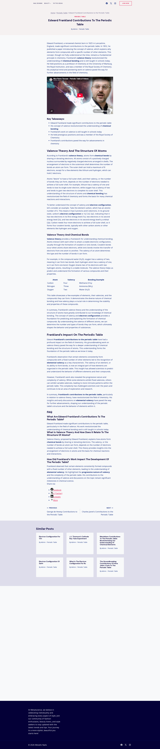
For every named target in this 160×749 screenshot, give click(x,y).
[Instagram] (115, 3)
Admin (75, 29)
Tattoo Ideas (58, 3)
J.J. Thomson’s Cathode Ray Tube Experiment (79, 537)
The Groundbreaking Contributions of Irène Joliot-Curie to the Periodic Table (109, 564)
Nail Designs (37, 3)
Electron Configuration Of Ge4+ (49, 562)
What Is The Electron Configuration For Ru (77, 562)
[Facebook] (107, 3)
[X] (111, 3)
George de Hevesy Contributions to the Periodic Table (62, 511)
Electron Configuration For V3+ (49, 537)
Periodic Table (80, 17)
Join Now (125, 3)
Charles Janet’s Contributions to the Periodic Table (97, 511)
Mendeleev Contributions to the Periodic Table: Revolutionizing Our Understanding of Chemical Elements (110, 540)
